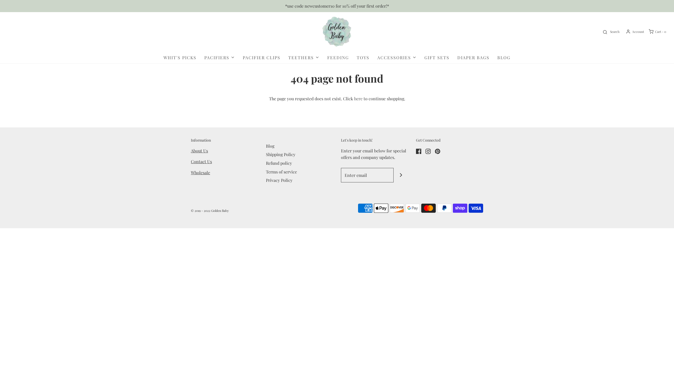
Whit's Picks (179, 57)
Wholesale (200, 172)
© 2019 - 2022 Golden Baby (210, 210)
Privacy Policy (279, 180)
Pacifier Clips (261, 57)
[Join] (401, 175)
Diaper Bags (473, 57)
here (358, 98)
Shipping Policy (280, 154)
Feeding (338, 57)
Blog (504, 57)
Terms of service (281, 171)
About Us (199, 150)
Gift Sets (436, 57)
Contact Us (201, 161)
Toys (363, 57)
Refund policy (279, 163)
